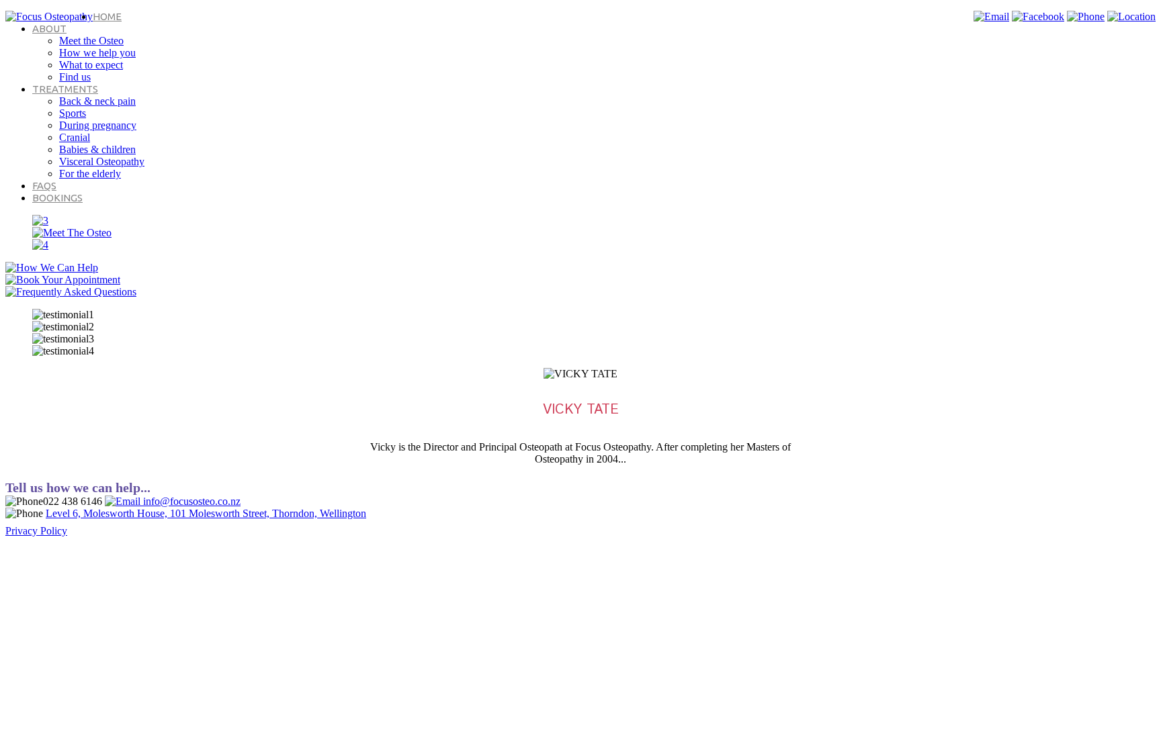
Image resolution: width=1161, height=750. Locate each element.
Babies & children (97, 149)
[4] (40, 244)
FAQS (44, 185)
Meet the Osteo (91, 40)
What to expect (91, 65)
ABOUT (49, 28)
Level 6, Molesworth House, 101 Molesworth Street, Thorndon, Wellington (206, 513)
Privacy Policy (36, 530)
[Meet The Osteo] (72, 232)
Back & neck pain (97, 101)
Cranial (74, 137)
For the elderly (90, 173)
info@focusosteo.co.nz (190, 501)
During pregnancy (97, 125)
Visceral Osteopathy (101, 161)
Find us (75, 77)
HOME (107, 16)
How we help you (97, 52)
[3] (40, 220)
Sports (72, 113)
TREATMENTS (65, 89)
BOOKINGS (57, 197)
